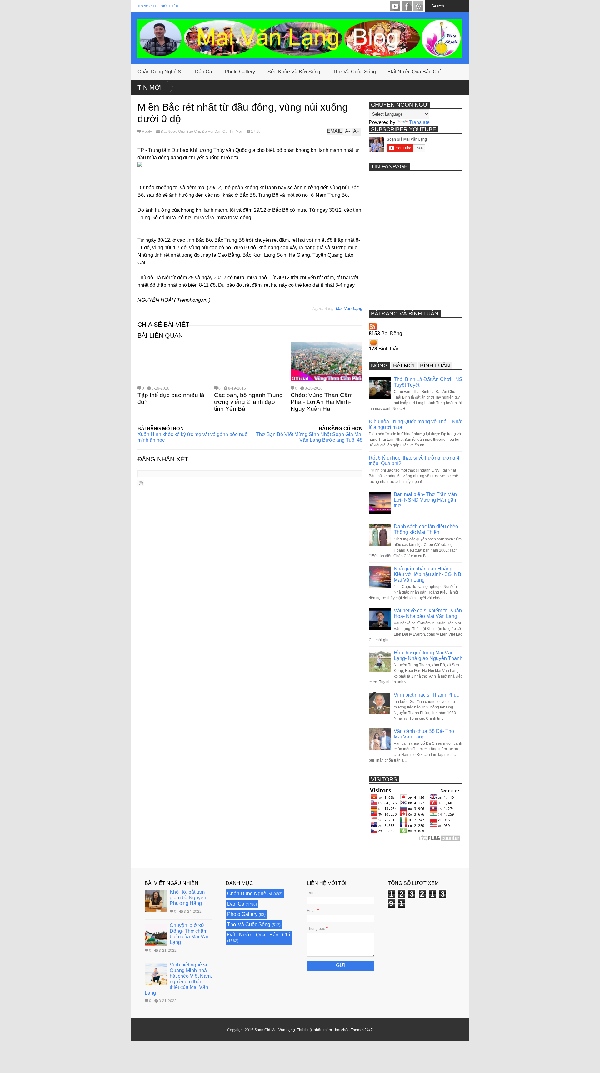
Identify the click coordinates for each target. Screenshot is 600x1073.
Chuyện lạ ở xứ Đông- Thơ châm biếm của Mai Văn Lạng (190, 934)
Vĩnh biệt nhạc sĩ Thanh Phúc (426, 695)
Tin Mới (150, 87)
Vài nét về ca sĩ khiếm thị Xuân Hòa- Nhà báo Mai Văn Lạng (428, 613)
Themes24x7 (362, 1030)
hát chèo (342, 1030)
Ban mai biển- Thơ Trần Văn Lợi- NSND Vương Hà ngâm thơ (426, 500)
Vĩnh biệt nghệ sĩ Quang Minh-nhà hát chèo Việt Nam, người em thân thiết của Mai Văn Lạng (178, 979)
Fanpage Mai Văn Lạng (407, 6)
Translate (419, 122)
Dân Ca (203, 71)
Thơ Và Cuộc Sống (354, 71)
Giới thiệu (169, 6)
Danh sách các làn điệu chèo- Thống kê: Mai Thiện (427, 529)
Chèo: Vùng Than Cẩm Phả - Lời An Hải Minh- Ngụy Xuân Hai (322, 402)
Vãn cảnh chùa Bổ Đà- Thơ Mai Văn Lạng (424, 733)
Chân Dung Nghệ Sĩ (160, 71)
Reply (147, 131)
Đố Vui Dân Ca (215, 131)
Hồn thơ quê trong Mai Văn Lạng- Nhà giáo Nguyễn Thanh (428, 655)
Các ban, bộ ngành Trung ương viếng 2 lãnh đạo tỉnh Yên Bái (248, 402)
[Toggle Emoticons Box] (141, 483)
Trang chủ (147, 6)
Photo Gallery (240, 71)
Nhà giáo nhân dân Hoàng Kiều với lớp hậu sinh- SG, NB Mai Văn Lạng (427, 574)
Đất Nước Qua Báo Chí (414, 71)
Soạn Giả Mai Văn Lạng (274, 1030)
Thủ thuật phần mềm (314, 1030)
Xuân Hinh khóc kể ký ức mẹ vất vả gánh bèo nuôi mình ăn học (193, 437)
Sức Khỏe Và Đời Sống (294, 71)
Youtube (395, 6)
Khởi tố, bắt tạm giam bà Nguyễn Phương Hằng (188, 897)
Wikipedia (418, 6)
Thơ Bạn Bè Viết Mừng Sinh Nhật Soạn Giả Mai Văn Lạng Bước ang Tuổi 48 (309, 437)
